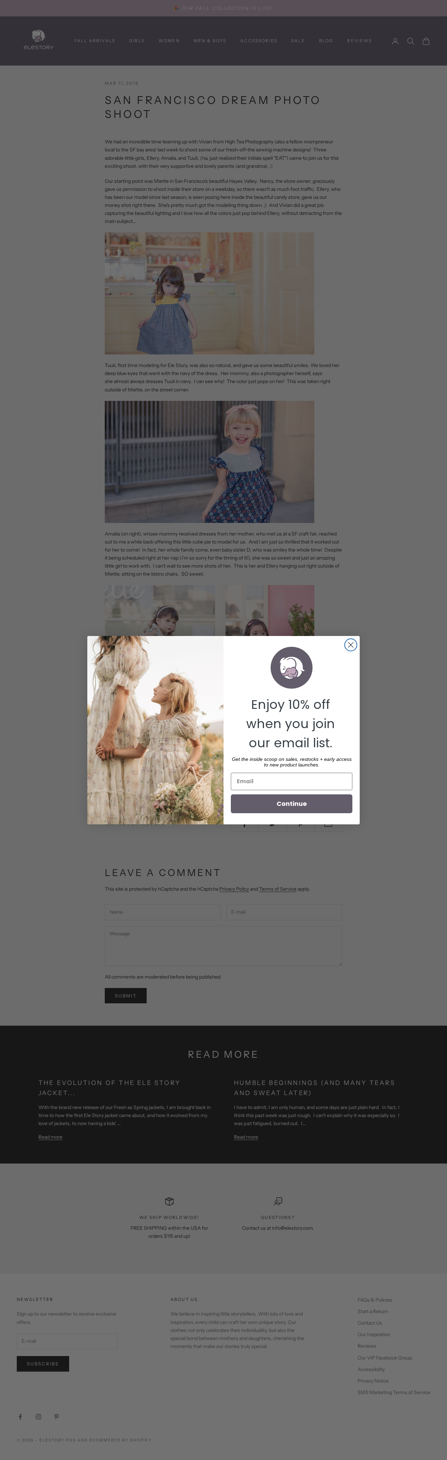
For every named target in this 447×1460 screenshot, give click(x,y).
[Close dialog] (351, 645)
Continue (292, 803)
